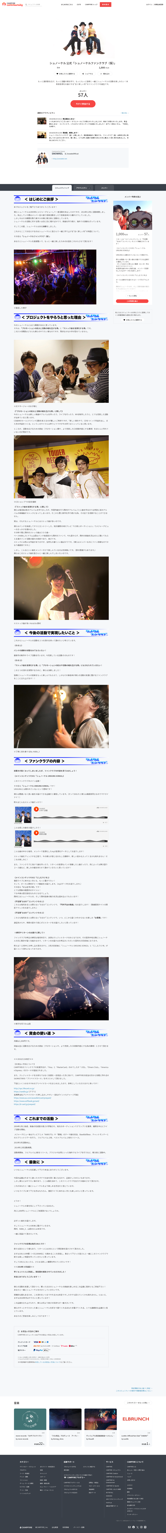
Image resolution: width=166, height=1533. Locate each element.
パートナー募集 (78, 1527)
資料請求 (105, 4)
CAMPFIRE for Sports (112, 1486)
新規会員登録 (158, 4)
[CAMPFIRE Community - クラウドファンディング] (12, 4)
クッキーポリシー (132, 1514)
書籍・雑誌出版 (44, 1483)
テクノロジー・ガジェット (28, 1467)
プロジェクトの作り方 (70, 1489)
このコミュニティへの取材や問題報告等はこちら (133, 1391)
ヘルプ (129, 1477)
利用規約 (129, 1488)
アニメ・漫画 (24, 1477)
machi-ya (109, 1502)
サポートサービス (94, 1486)
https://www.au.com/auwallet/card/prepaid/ (32, 1097)
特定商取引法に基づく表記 (141, 1388)
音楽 (41, 1470)
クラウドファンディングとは (72, 1486)
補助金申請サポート (112, 1506)
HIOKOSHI (109, 1496)
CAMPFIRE (109, 1467)
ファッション (24, 1480)
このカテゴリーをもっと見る (137, 1403)
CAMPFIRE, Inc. (42, 1527)
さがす (79, 4)
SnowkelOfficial (72, 154)
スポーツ (42, 1477)
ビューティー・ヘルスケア (48, 1487)
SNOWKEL (57, 153)
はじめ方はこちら (67, 4)
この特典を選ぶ (132, 301)
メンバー (104, 188)
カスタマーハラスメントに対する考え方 (136, 1510)
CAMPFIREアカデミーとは (72, 1482)
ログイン (149, 4)
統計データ (92, 1493)
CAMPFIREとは (131, 1467)
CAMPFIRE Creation (112, 1473)
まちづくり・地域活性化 (47, 1467)
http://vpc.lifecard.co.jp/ (24, 1088)
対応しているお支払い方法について (47, 1362)
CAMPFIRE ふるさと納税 (113, 1489)
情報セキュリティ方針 (133, 1502)
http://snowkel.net (60, 159)
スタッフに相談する (89, 1467)
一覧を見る (123, 113)
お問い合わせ (131, 1480)
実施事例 (91, 1489)
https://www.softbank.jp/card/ (26, 1101)
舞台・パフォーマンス (47, 1490)
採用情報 (66, 1527)
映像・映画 (43, 1480)
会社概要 (55, 1527)
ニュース (129, 1473)
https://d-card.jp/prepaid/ (25, 1104)
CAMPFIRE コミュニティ (113, 1470)
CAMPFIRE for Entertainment (110, 1481)
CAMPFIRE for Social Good (114, 1477)
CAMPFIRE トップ (91, 4)
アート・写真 (24, 1490)
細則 (128, 1492)
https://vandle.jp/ (21, 1091)
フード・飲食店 (24, 1473)
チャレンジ (43, 1473)
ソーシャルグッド (25, 1493)
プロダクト (23, 1470)
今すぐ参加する (83, 103)
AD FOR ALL (109, 1492)
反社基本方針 (131, 1505)
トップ (62, 188)
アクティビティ (83, 188)
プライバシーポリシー (134, 1495)
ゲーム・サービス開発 (26, 1483)
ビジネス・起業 (24, 1487)
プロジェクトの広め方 (70, 1493)
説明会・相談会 (93, 1482)
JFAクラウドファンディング (114, 1499)
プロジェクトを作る (70, 1467)
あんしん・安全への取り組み (136, 1470)
